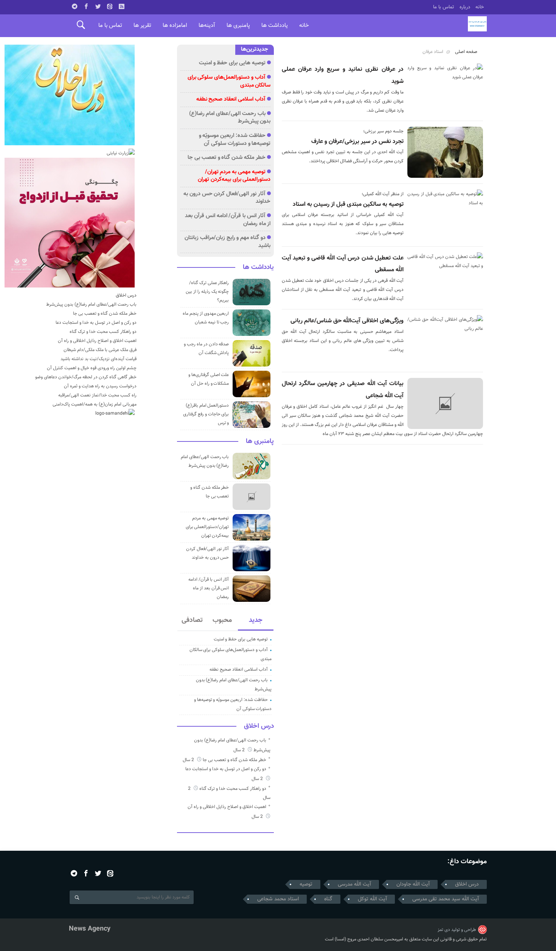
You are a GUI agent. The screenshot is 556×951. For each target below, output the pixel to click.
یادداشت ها (274, 25)
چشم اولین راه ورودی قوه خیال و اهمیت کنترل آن (92, 368)
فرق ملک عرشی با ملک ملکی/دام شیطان (100, 350)
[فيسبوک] (86, 6)
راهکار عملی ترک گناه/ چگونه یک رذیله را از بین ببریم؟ (207, 292)
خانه (479, 7)
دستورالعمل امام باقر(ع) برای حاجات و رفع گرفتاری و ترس (206, 414)
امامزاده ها (175, 25)
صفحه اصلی (466, 51)
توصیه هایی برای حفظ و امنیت (232, 63)
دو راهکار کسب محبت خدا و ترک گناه (232, 788)
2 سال (239, 750)
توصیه (306, 884)
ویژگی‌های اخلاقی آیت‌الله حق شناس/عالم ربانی (347, 321)
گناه (328, 899)
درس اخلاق (259, 726)
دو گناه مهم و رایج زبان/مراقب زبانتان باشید (227, 241)
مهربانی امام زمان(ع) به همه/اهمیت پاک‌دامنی (95, 404)
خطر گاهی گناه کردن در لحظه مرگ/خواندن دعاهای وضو (86, 377)
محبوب (222, 620)
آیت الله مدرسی (354, 884)
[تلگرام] (74, 6)
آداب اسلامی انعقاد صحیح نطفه (231, 99)
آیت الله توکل (372, 899)
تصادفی (192, 620)
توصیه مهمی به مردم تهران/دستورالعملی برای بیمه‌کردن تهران (234, 176)
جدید (255, 620)
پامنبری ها (238, 25)
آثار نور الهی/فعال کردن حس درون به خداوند (226, 198)
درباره (465, 7)
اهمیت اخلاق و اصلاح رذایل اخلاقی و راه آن (227, 806)
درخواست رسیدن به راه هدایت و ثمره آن (100, 386)
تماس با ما (443, 7)
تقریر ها (142, 25)
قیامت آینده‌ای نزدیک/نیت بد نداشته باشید (99, 359)
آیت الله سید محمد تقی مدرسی (445, 899)
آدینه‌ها (207, 25)
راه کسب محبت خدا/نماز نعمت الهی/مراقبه (97, 395)
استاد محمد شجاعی (278, 899)
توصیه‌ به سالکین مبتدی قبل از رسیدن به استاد (348, 204)
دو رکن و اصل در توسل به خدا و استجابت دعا (225, 769)
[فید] (121, 6)
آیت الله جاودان (413, 884)
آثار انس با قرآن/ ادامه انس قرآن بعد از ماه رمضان (227, 219)
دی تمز (444, 929)
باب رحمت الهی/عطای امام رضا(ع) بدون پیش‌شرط (230, 117)
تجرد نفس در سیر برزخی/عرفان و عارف (357, 141)
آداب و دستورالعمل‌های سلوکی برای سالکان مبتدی (229, 81)
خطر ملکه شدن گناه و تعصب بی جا (227, 157)
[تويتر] (98, 6)
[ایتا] (110, 6)
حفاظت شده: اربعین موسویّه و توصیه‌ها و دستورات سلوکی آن (235, 139)
